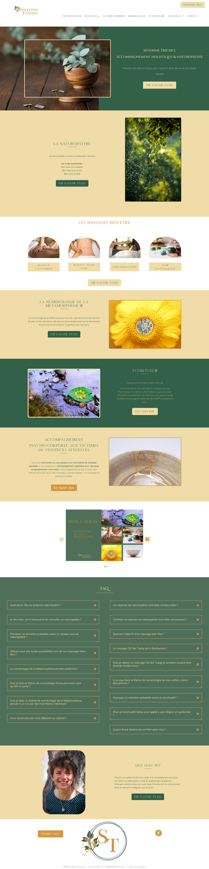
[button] (104, 566)
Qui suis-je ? (176, 16)
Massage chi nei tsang (84, 266)
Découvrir (145, 411)
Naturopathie (72, 16)
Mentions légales (74, 867)
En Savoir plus (159, 85)
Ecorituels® (156, 16)
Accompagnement (114, 16)
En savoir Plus (104, 282)
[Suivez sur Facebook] (158, 833)
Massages (91, 16)
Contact (192, 16)
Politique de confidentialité (106, 867)
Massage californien (43, 267)
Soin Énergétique (125, 267)
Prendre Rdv (192, 4)
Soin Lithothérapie (165, 267)
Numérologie (137, 16)
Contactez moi (136, 867)
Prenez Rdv (50, 833)
